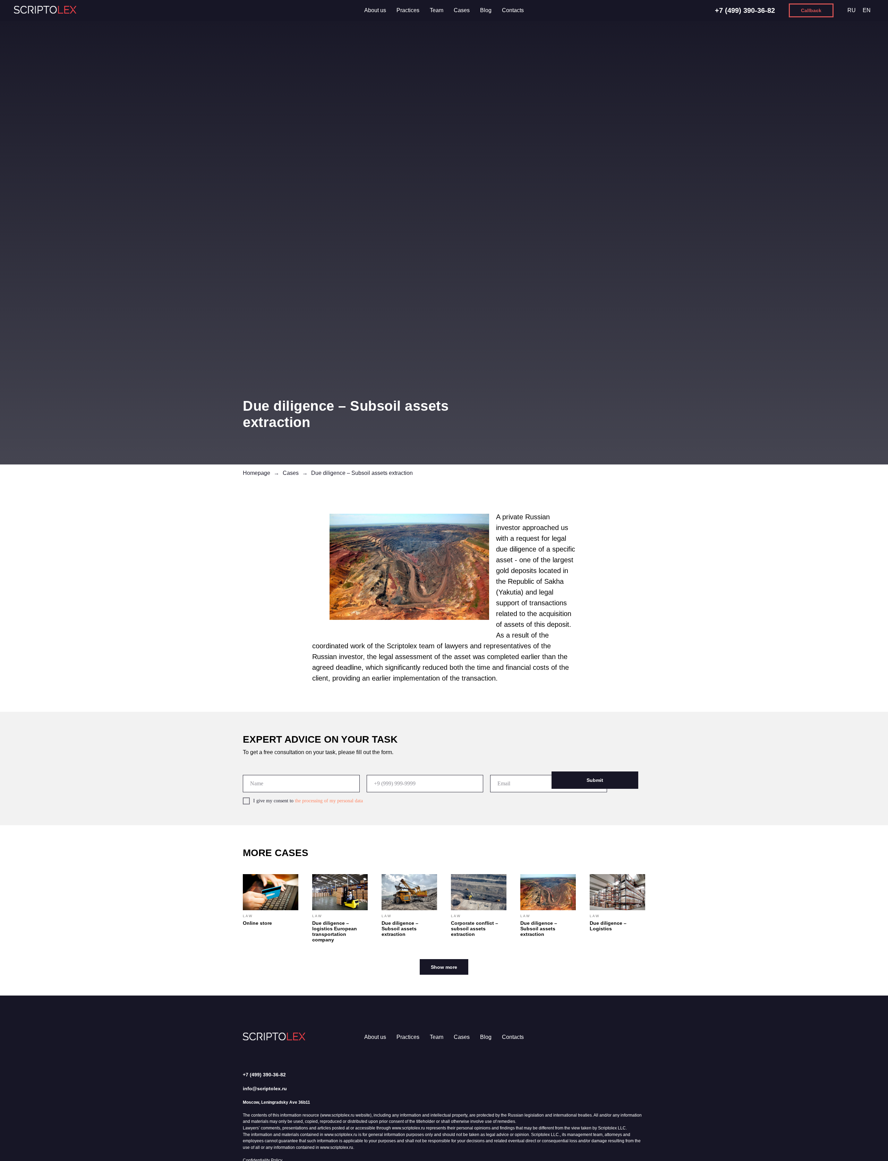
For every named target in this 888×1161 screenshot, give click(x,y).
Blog (486, 10)
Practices (407, 10)
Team (436, 10)
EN (867, 10)
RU (851, 10)
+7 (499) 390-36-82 (745, 10)
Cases (462, 10)
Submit (595, 780)
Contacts (513, 10)
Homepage (256, 473)
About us (375, 10)
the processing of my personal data (329, 800)
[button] (811, 10)
